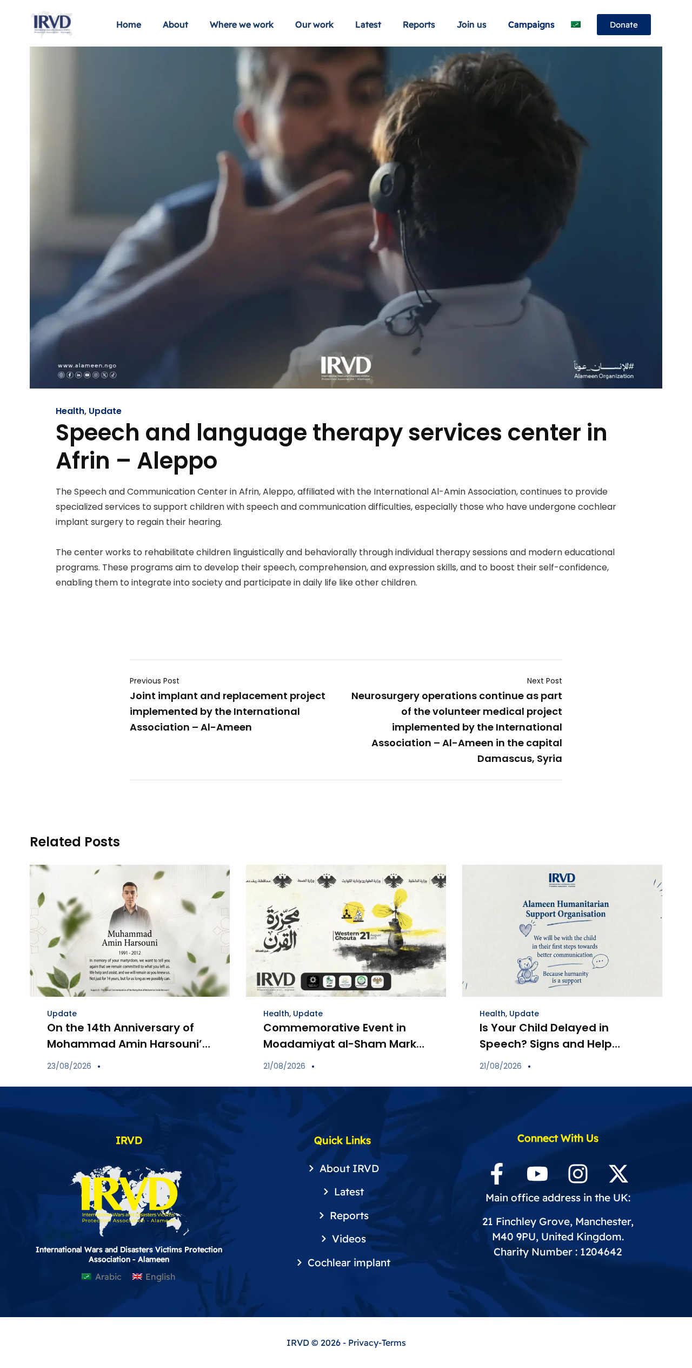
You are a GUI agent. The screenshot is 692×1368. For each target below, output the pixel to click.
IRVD (299, 1342)
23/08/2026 (69, 1066)
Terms (394, 1342)
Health (70, 411)
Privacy (363, 1342)
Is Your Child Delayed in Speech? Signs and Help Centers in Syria (546, 1044)
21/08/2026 (284, 1066)
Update (105, 411)
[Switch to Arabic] (575, 24)
